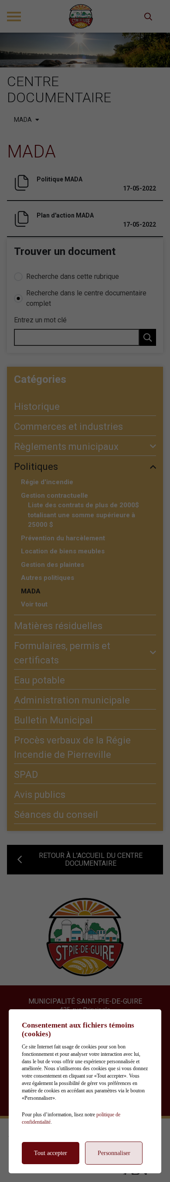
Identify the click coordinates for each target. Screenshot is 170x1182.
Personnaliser (114, 1153)
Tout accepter (50, 1153)
